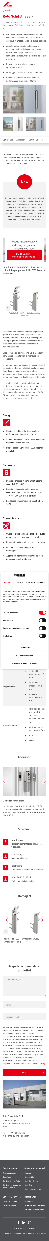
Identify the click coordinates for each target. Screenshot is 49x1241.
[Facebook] (18, 1222)
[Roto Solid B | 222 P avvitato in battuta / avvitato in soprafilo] (6, 931)
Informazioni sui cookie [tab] (36, 582)
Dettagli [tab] (19, 582)
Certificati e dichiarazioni (34, 1206)
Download (33, 140)
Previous (4, 781)
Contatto (7, 1233)
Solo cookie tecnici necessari (24, 663)
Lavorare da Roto (10, 1202)
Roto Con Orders (31, 1181)
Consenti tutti (25, 647)
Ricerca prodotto (9, 1173)
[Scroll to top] (44, 1236)
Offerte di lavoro (9, 1206)
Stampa (27, 1173)
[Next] (45, 140)
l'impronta (14, 602)
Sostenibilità (29, 1202)
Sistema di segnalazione (34, 1210)
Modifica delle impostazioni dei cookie (23, 255)
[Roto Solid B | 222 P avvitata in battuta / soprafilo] (8, 308)
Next (45, 781)
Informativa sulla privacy (34, 1063)
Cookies (42, 1233)
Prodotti (9, 10)
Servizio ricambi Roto (11, 1181)
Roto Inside (29, 1177)
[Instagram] (29, 1222)
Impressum (16, 1233)
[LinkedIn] (23, 1222)
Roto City (28, 1185)
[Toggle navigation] (44, 4)
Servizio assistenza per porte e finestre (12, 1186)
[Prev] (42, 140)
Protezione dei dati (30, 1233)
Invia (23, 1072)
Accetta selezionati (24, 655)
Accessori (20, 140)
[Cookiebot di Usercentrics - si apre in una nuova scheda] (14, 575)
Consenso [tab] (7, 582)
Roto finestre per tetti (33, 1189)
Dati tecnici (8, 140)
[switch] (42, 620)
